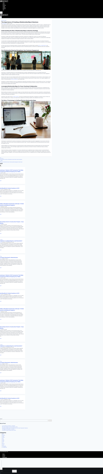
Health (4, 6)
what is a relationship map (42, 45)
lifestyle (4, 8)
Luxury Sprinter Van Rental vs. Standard (8, 425)
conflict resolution (16, 96)
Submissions (4, 457)
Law (3, 9)
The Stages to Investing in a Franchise (8, 429)
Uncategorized (4, 447)
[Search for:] (6, 471)
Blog (5, 20)
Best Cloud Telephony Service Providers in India (10, 426)
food (3, 438)
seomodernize (4, 23)
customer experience (14, 79)
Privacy (3, 456)
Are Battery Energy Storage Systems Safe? (9, 430)
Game (3, 439)
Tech (3, 2)
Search (1, 418)
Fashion (4, 7)
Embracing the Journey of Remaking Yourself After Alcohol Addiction (11, 159)
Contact (3, 455)
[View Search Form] (1, 12)
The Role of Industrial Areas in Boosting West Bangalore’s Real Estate (11, 161)
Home (3, 441)
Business (4, 5)
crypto (3, 436)
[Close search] (1, 469)
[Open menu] (1, 17)
